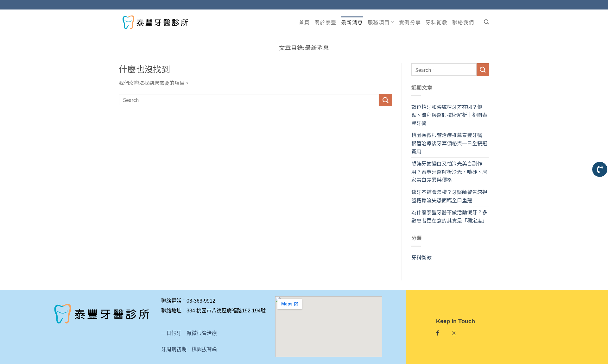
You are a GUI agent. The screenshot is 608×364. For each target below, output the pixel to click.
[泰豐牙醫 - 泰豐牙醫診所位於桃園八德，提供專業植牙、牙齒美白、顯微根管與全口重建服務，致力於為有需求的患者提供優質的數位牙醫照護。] (155, 22)
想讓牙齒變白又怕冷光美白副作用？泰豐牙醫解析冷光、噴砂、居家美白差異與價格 (449, 171)
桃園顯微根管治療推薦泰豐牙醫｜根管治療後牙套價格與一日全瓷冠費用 (449, 143)
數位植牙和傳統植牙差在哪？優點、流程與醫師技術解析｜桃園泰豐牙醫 (449, 115)
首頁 (304, 22)
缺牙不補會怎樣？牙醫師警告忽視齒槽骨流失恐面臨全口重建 (449, 196)
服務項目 (379, 22)
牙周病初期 (174, 349)
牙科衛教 (437, 22)
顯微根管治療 (202, 333)
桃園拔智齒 (204, 349)
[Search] (487, 22)
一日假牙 (171, 333)
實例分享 (410, 22)
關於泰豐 (325, 22)
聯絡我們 (463, 22)
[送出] (385, 100)
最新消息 (352, 22)
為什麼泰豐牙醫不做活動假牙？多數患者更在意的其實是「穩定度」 (449, 216)
